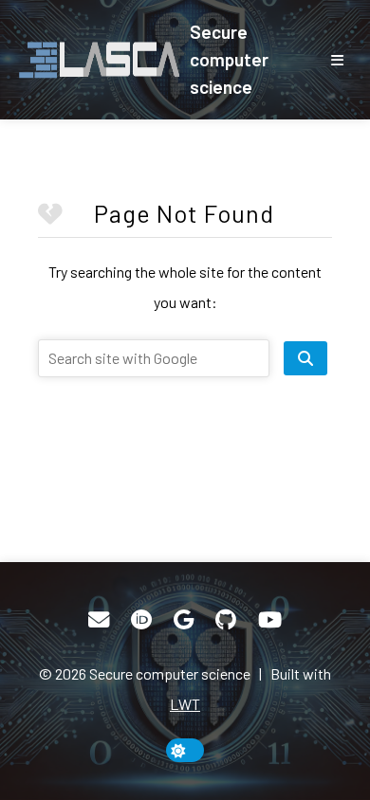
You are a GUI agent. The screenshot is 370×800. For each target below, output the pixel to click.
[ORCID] (141, 620)
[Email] (98, 620)
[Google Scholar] (183, 620)
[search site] (305, 358)
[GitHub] (226, 620)
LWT (185, 704)
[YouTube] (270, 620)
